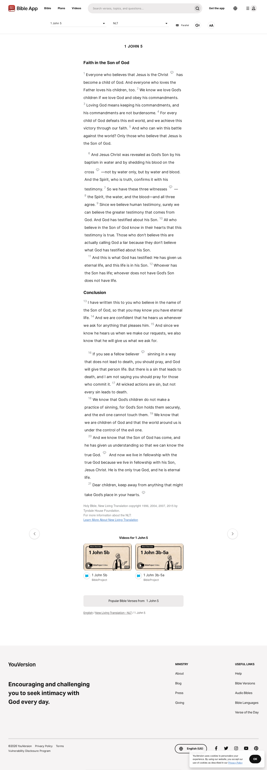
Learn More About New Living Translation (110, 520)
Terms (60, 746)
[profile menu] (251, 8)
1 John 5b (103, 575)
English (88, 613)
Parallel (185, 25)
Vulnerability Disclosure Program (29, 750)
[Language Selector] (235, 8)
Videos (76, 8)
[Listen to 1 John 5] (197, 25)
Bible (47, 8)
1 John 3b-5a (158, 575)
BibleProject (99, 579)
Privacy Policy (44, 746)
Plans (61, 8)
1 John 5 (56, 23)
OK (255, 759)
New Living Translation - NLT (113, 613)
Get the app (216, 8)
